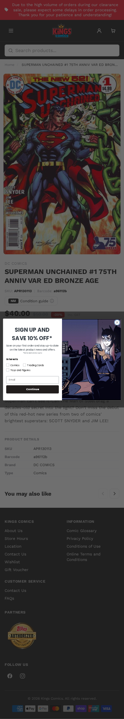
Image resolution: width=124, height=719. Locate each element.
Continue (32, 389)
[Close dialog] (117, 322)
